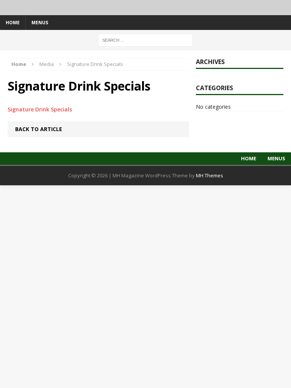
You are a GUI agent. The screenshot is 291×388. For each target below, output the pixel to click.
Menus (39, 22)
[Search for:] (145, 39)
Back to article (38, 129)
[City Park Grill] (145, 7)
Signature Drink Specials (40, 109)
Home (13, 22)
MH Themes (209, 175)
